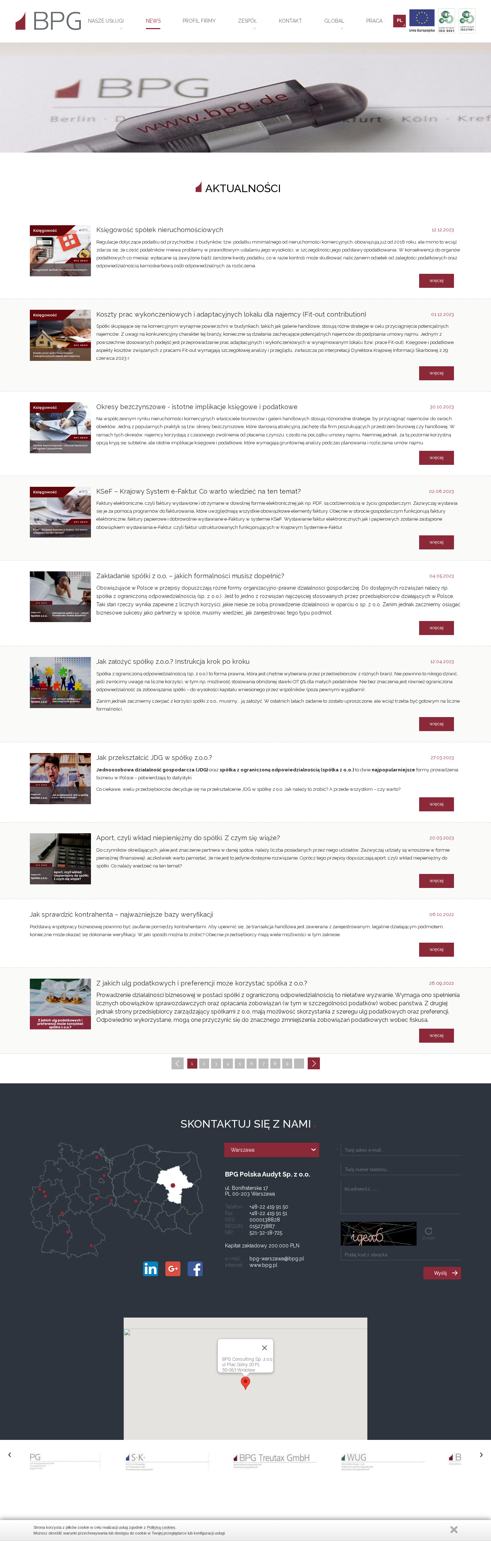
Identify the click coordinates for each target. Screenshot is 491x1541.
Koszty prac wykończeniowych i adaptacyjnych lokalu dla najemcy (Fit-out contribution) (231, 314)
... (298, 1063)
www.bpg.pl (263, 1265)
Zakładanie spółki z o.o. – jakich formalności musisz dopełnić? (190, 576)
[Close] (264, 1347)
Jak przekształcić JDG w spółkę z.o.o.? (154, 757)
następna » (314, 1064)
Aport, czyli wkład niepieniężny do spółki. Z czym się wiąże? (188, 838)
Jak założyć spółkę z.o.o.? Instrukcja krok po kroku (172, 661)
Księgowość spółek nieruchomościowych (159, 230)
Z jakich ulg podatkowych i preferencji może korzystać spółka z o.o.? (201, 983)
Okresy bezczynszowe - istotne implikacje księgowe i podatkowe (197, 407)
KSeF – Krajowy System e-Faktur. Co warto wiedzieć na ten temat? (198, 491)
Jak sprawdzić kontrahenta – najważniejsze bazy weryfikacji (121, 914)
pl (400, 20)
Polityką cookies (161, 1527)
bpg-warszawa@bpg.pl (276, 1258)
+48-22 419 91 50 (268, 1207)
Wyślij (440, 1273)
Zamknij (454, 1529)
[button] (245, 1383)
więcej (437, 280)
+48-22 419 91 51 (268, 1213)
